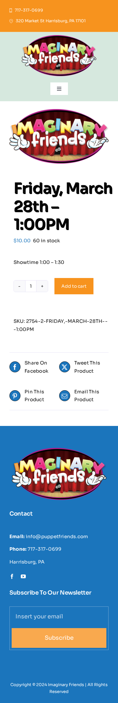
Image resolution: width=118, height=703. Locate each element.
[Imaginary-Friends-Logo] (59, 37)
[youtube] (23, 576)
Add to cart (74, 286)
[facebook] (11, 576)
